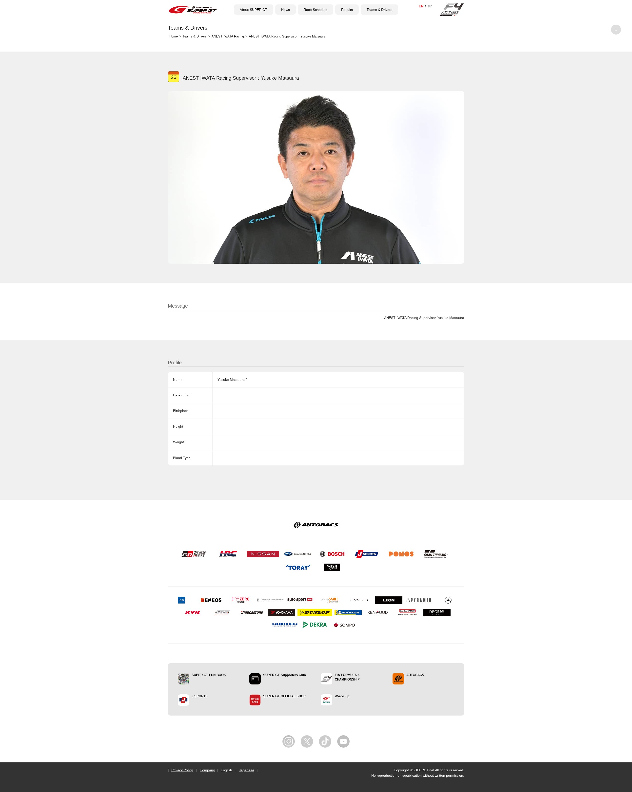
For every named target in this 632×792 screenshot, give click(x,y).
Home (173, 36)
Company (207, 770)
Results (347, 10)
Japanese (246, 770)
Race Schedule (315, 10)
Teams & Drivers (379, 10)
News (285, 10)
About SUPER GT (253, 10)
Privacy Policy (182, 770)
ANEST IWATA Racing (228, 36)
